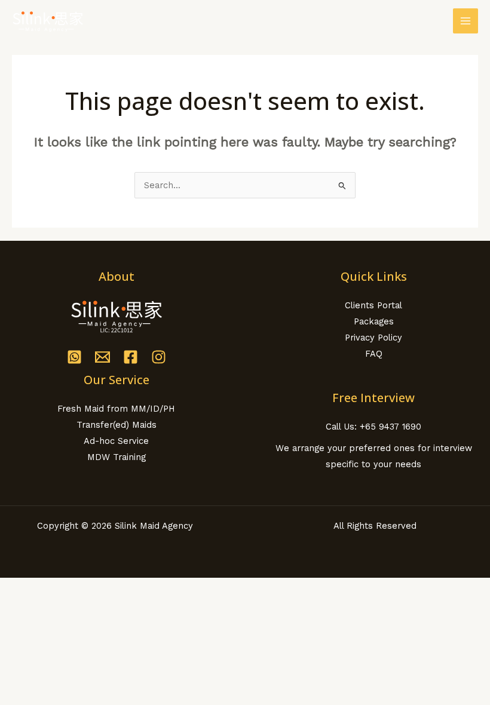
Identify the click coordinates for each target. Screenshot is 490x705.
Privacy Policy (373, 337)
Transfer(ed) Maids (116, 424)
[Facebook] (130, 357)
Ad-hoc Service (116, 441)
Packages (374, 321)
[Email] (102, 357)
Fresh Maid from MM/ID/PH (116, 408)
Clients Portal (373, 305)
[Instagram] (158, 357)
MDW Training (116, 457)
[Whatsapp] (74, 357)
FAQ (373, 353)
